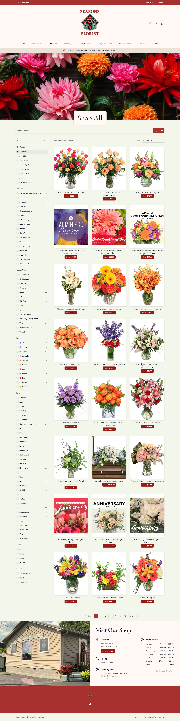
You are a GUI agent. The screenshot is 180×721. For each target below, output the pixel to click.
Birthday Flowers (125, 44)
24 (125, 616)
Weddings (68, 44)
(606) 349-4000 (23, 3)
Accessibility (152, 717)
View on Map (109, 651)
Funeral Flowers (85, 44)
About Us (149, 3)
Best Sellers (36, 44)
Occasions (142, 44)
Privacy (143, 717)
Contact (160, 3)
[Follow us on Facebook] (90, 704)
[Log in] (156, 23)
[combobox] (152, 141)
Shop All (22, 44)
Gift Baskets (53, 44)
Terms (136, 717)
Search (160, 131)
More (157, 44)
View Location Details (163, 671)
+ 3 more (112, 676)
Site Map (161, 717)
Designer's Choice (105, 44)
